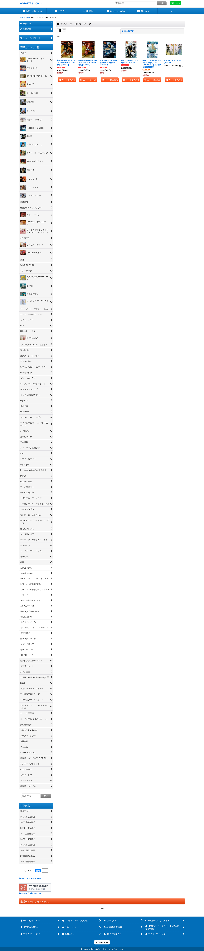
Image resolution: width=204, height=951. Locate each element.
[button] (171, 11)
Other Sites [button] (102, 942)
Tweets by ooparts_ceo (30, 878)
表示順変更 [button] (129, 31)
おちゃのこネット (97, 949)
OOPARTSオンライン (31, 3)
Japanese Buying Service (30, 893)
